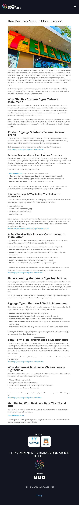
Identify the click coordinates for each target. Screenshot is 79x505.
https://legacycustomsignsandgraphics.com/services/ (25, 273)
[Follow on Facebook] (35, 477)
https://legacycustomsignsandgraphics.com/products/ (26, 149)
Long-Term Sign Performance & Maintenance (38, 340)
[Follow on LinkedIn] (43, 477)
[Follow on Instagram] (39, 477)
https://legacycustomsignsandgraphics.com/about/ (25, 398)
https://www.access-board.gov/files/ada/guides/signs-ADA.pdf (28, 229)
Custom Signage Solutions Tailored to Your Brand (36, 133)
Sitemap (39, 496)
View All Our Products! (16, 416)
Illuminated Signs (15, 173)
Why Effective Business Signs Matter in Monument (33, 100)
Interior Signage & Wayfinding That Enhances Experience (34, 195)
